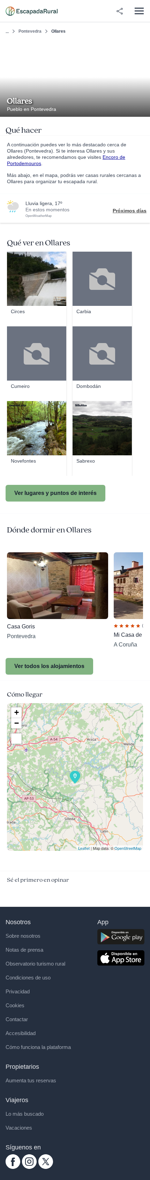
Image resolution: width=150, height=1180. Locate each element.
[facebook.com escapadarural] (13, 1167)
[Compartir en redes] (119, 11)
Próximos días (130, 210)
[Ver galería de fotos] (143, 109)
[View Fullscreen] (16, 738)
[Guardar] (142, 47)
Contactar (17, 1019)
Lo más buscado (25, 1114)
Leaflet (84, 848)
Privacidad (18, 991)
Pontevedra (30, 31)
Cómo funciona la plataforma (38, 1047)
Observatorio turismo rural (35, 964)
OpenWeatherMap (38, 216)
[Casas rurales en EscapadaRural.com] (32, 11)
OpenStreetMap (127, 848)
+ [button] (16, 712)
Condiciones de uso (28, 977)
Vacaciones (19, 1128)
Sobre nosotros (23, 936)
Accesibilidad (21, 1033)
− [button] (16, 723)
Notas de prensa (24, 950)
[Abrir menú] (139, 11)
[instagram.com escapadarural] (29, 1167)
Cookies (15, 1005)
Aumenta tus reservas (31, 1080)
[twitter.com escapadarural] (45, 1167)
